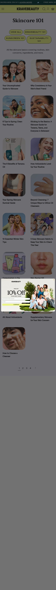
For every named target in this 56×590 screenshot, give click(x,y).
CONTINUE (16, 304)
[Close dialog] (53, 279)
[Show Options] (29, 299)
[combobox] (16, 299)
